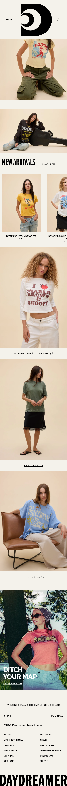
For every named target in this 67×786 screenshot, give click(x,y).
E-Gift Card (47, 745)
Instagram (46, 756)
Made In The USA (13, 740)
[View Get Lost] (33, 640)
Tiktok (44, 761)
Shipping (9, 756)
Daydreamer (18, 724)
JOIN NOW (57, 716)
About (7, 734)
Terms (30, 724)
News (43, 740)
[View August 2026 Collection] (33, 50)
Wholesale (10, 750)
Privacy (39, 724)
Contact (9, 745)
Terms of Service (50, 750)
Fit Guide (45, 734)
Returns (9, 761)
